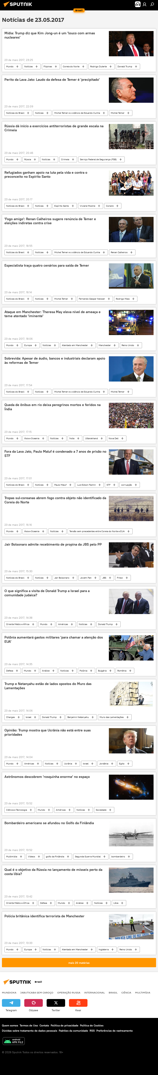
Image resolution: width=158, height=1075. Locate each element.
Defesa (9, 670)
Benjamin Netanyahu (78, 717)
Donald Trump (125, 66)
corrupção (126, 484)
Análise (46, 670)
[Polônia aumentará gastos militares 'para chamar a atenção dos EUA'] (131, 648)
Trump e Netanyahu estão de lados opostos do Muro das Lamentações (48, 686)
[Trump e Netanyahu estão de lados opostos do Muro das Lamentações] (131, 694)
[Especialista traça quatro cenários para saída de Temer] (131, 276)
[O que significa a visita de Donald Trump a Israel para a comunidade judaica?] (131, 601)
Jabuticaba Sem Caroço (36, 992)
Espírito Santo (61, 205)
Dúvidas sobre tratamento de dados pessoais (29, 1030)
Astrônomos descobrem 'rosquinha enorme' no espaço (47, 777)
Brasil (113, 992)
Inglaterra (104, 949)
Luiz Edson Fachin (86, 484)
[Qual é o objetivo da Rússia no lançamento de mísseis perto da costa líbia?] (131, 880)
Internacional (94, 992)
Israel (28, 717)
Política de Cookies (91, 1025)
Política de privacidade (64, 1025)
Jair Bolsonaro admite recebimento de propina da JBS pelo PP (53, 544)
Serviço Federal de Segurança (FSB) (98, 159)
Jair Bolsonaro (61, 577)
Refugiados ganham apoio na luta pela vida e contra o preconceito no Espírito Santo (45, 174)
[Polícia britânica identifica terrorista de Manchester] (131, 926)
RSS (92, 1030)
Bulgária (102, 670)
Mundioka (9, 992)
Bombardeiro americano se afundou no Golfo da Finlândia (49, 823)
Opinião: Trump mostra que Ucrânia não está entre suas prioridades (47, 732)
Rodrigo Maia (122, 298)
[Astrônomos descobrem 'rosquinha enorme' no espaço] (131, 787)
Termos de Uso (29, 1025)
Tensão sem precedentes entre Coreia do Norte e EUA (97, 531)
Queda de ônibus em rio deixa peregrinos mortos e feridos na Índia (52, 407)
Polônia (83, 670)
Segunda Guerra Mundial (88, 856)
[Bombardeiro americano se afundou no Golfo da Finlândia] (131, 833)
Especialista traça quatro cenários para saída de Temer (46, 265)
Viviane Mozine (87, 205)
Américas (63, 624)
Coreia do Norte (71, 66)
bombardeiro (118, 856)
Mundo (9, 66)
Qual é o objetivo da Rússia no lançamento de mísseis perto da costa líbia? (53, 872)
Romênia (121, 670)
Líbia (115, 902)
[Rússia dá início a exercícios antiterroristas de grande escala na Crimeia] (131, 136)
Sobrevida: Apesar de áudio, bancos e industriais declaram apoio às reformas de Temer (54, 360)
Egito (121, 763)
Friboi (120, 577)
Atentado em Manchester (75, 345)
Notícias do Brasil (15, 112)
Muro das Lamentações (112, 717)
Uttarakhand (91, 438)
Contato (44, 1025)
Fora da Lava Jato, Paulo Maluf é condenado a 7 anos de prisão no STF (55, 453)
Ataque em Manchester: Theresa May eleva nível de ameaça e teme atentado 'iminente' (52, 314)
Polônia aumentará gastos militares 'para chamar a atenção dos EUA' (53, 639)
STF (108, 484)
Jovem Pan (86, 577)
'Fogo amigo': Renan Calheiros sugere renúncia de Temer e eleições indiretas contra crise (50, 221)
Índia (71, 438)
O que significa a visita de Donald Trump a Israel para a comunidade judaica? (47, 593)
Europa (28, 345)
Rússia (27, 159)
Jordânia (103, 763)
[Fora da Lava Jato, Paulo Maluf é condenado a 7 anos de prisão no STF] (131, 462)
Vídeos (31, 856)
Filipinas (48, 66)
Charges (10, 717)
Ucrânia (68, 763)
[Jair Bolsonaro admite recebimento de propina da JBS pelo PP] (131, 555)
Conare (109, 205)
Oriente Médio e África (17, 624)
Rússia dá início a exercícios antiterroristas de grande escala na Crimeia (53, 128)
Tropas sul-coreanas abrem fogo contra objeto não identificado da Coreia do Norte (55, 500)
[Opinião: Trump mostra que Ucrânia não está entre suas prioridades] (131, 740)
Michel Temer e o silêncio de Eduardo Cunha (77, 112)
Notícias (28, 66)
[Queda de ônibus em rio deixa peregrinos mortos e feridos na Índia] (131, 415)
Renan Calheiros (119, 252)
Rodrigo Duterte (98, 66)
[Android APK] (14, 1041)
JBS (104, 577)
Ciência (126, 992)
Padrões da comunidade (73, 1030)
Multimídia (11, 856)
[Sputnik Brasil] (19, 7)
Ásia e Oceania (31, 438)
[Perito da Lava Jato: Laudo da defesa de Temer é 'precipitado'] (131, 90)
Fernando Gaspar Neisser (92, 298)
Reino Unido (128, 345)
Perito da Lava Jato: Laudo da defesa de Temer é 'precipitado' (52, 80)
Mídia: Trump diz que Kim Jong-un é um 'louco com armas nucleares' (49, 35)
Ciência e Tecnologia (16, 809)
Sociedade (101, 809)
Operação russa (68, 992)
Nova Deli (113, 438)
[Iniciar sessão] (144, 4)
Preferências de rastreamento (114, 1030)
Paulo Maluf (60, 484)
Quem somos (10, 1025)
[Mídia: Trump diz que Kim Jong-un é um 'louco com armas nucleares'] (131, 43)
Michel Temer (117, 112)
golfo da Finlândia (55, 856)
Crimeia (65, 159)
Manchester (105, 345)
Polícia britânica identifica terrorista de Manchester (44, 916)
